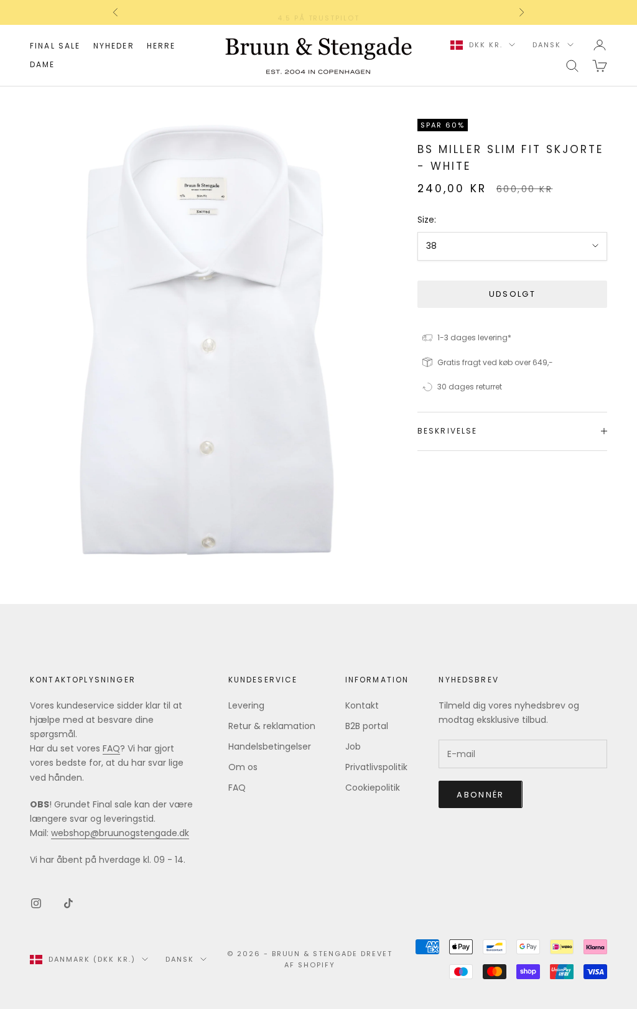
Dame (42, 64)
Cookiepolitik (372, 787)
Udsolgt (512, 294)
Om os (243, 767)
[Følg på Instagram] (36, 903)
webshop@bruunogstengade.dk (120, 833)
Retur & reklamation (271, 726)
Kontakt (362, 705)
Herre (161, 45)
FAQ (111, 748)
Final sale (55, 45)
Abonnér (480, 795)
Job (353, 746)
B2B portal (366, 726)
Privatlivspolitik (376, 767)
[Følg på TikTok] (68, 903)
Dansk (546, 45)
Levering (246, 705)
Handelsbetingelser (269, 746)
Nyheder (113, 45)
